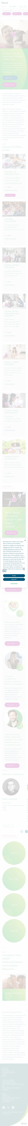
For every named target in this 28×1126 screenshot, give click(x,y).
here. (4, 571)
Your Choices (14, 583)
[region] (14, 563)
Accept (14, 575)
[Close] (25, 540)
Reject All (14, 579)
